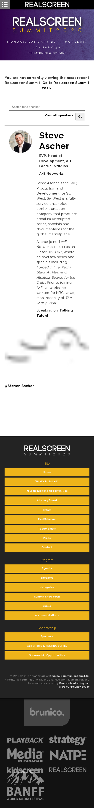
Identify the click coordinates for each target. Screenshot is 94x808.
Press (47, 538)
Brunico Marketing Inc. (74, 683)
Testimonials (47, 528)
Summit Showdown (47, 596)
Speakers (47, 577)
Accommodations (47, 615)
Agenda (47, 568)
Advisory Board (47, 500)
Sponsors (47, 636)
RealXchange (47, 519)
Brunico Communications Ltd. (69, 676)
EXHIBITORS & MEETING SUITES (47, 645)
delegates (47, 587)
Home (47, 472)
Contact (47, 547)
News (47, 509)
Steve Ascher (54, 140)
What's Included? (47, 481)
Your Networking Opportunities (47, 490)
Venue (47, 606)
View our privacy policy (74, 686)
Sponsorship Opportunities (47, 655)
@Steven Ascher (19, 386)
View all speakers (59, 115)
